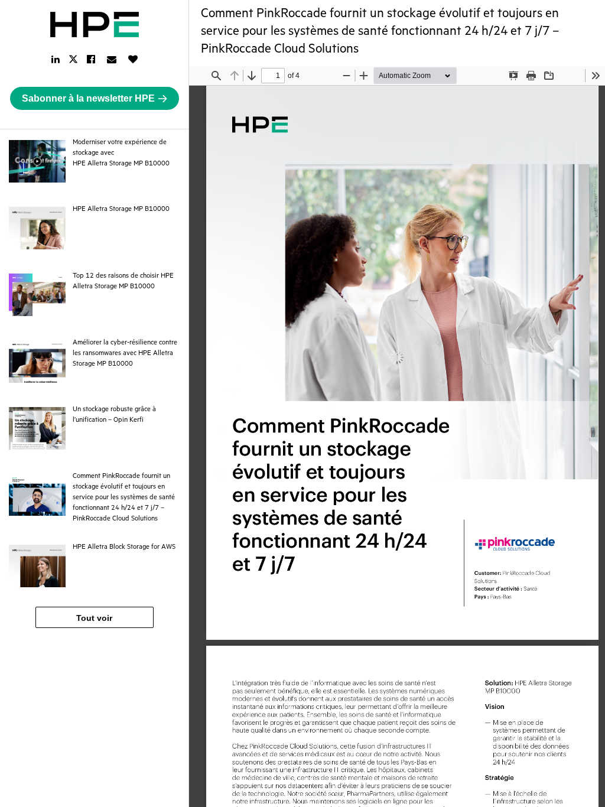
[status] (273, 75)
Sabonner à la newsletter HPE (88, 98)
